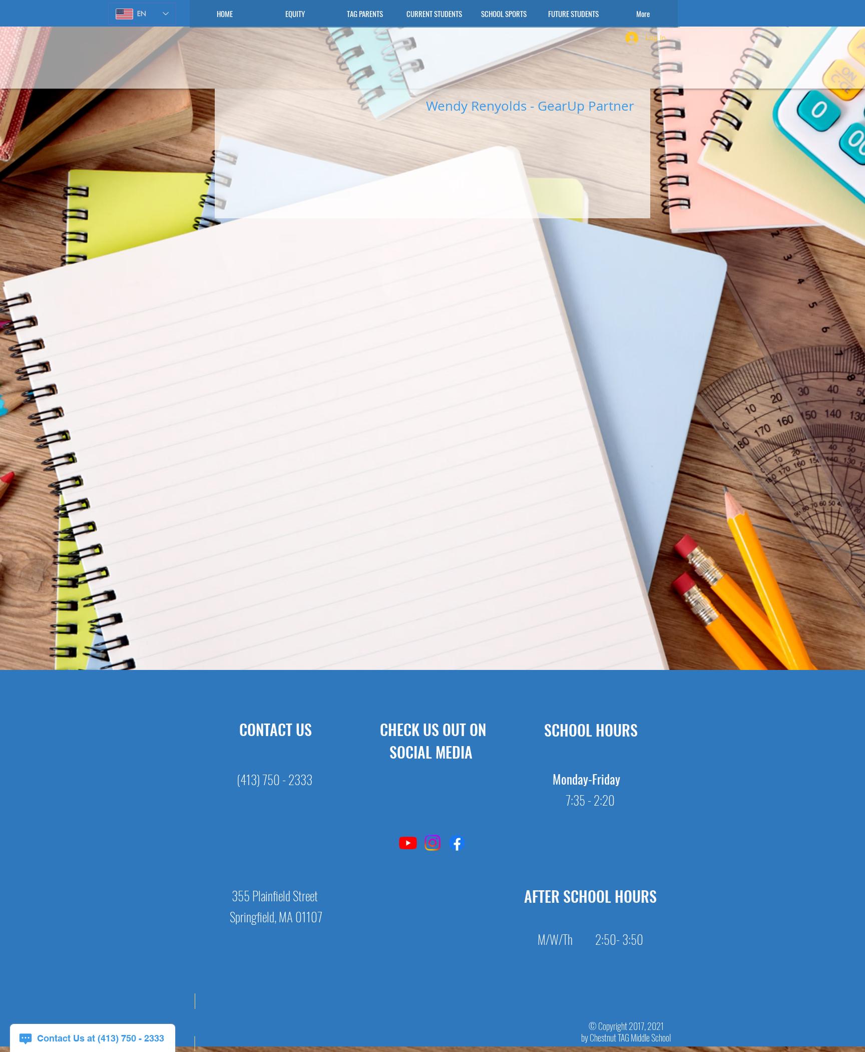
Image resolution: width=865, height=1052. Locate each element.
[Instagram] (432, 842)
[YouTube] (407, 842)
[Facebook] (457, 842)
